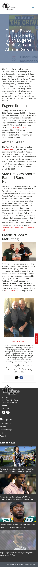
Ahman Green (7, 149)
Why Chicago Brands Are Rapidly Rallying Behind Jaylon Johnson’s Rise (17, 554)
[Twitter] (17, 377)
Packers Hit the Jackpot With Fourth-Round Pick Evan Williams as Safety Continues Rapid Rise (17, 470)
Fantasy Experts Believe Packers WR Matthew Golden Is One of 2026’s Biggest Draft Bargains (16, 498)
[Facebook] (21, 377)
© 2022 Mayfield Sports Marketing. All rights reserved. (20, 564)
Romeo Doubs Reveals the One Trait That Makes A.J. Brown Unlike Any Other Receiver (17, 526)
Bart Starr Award (20, 127)
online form (10, 290)
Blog (1, 433)
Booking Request (6, 423)
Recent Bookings (6, 430)
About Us (3, 436)
